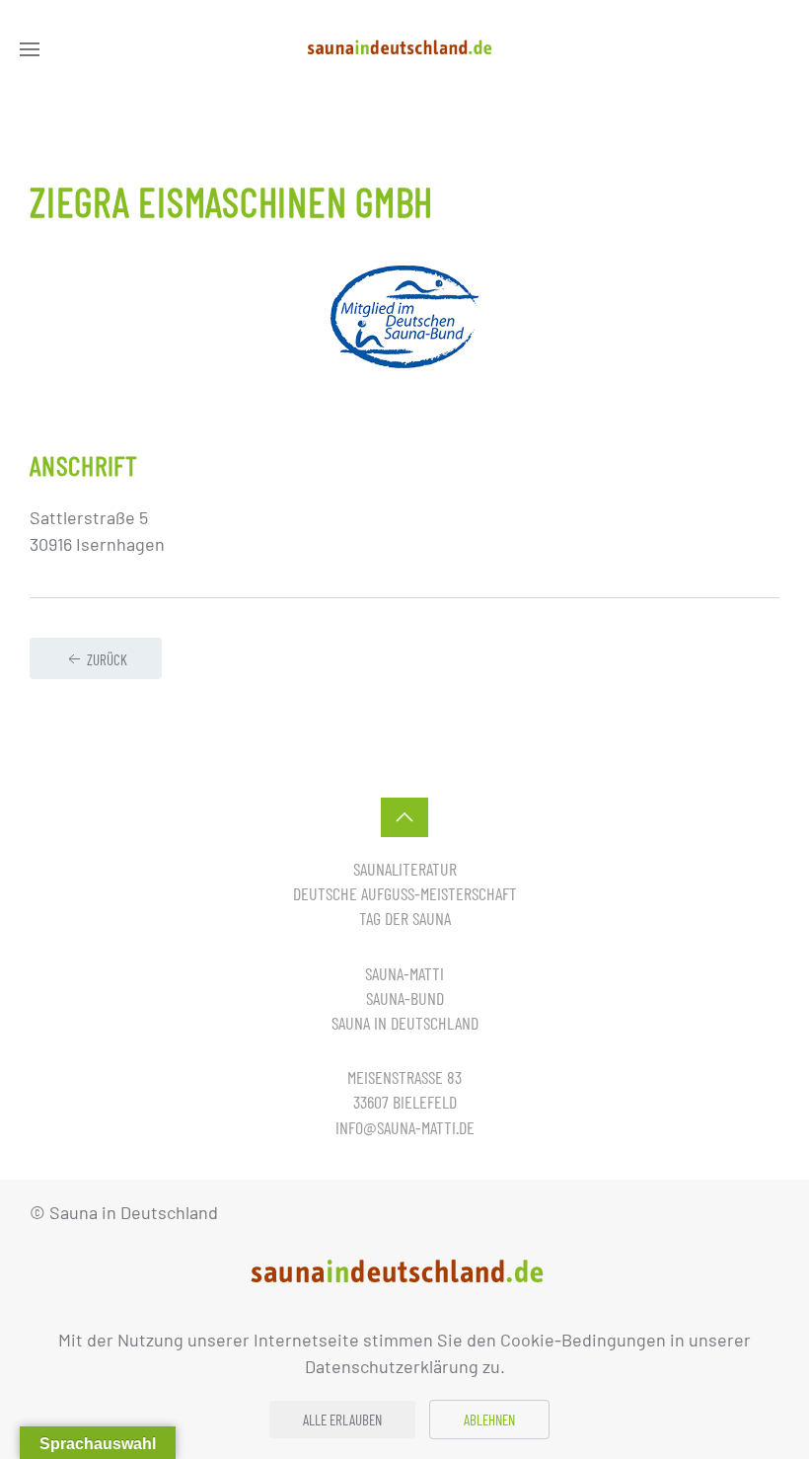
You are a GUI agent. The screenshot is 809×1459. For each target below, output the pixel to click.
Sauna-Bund (405, 998)
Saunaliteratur (405, 869)
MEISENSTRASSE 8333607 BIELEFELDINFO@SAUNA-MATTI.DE (405, 1101)
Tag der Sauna (405, 918)
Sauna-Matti (404, 973)
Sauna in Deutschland (404, 1023)
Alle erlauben (342, 1419)
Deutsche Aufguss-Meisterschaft (405, 893)
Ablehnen (489, 1419)
